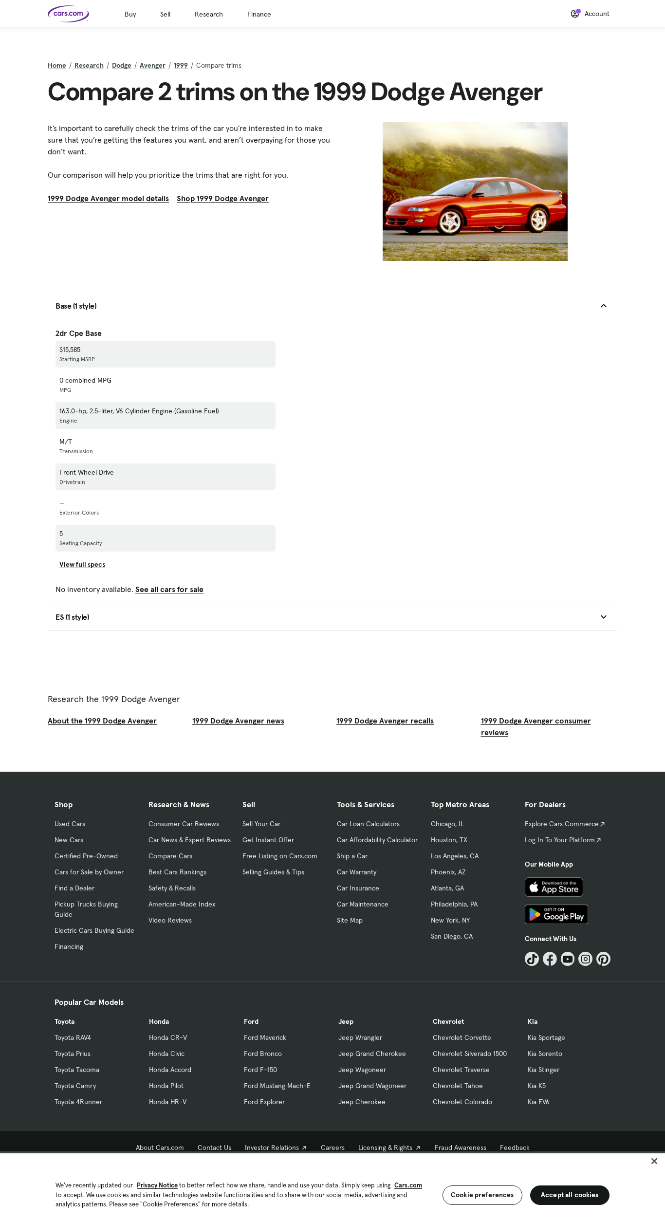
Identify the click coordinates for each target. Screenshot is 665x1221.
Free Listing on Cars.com (279, 855)
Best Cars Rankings (177, 872)
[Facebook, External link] (550, 959)
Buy (130, 14)
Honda (159, 1021)
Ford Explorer (264, 1101)
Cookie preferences (482, 1194)
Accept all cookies (570, 1194)
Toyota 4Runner (78, 1101)
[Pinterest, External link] (603, 959)
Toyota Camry (75, 1085)
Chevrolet (448, 1021)
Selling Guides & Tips (273, 872)
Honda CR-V (168, 1037)
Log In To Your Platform (560, 839)
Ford (251, 1021)
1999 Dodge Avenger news (238, 720)
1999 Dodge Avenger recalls (385, 720)
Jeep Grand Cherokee (372, 1053)
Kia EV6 (539, 1101)
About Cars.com (160, 1147)
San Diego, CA (452, 936)
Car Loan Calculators (368, 823)
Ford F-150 (260, 1069)
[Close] (654, 1161)
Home (57, 65)
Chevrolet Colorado (462, 1101)
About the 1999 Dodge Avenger (102, 720)
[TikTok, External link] (532, 959)
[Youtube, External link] (568, 959)
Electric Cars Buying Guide (94, 930)
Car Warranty (356, 872)
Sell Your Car (261, 823)
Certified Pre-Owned (86, 855)
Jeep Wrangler (360, 1037)
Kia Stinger (543, 1069)
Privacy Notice (157, 1185)
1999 (181, 65)
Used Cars (70, 823)
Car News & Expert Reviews (189, 839)
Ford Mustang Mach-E (277, 1085)
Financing (69, 946)
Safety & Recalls (172, 888)
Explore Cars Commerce (562, 823)
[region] (332, 1186)
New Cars (69, 839)
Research (209, 14)
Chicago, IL (447, 823)
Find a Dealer (74, 888)
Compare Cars (170, 855)
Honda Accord (170, 1069)
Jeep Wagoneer (362, 1069)
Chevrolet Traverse (461, 1069)
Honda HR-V (167, 1101)
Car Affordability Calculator (377, 839)
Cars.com (408, 1185)
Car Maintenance (362, 904)
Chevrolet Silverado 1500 (470, 1053)
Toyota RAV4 (73, 1037)
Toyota (64, 1021)
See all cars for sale (169, 589)
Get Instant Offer (268, 839)
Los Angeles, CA (455, 855)
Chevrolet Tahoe (458, 1085)
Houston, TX (449, 839)
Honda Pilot (166, 1085)
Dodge (121, 65)
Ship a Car (352, 855)
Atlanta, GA (447, 888)
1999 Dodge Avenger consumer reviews (536, 726)
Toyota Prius (73, 1053)
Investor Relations (272, 1147)
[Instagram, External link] (585, 959)
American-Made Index (181, 904)
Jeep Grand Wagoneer (372, 1085)
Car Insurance (358, 888)
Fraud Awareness (460, 1147)
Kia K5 (537, 1085)
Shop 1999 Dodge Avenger (223, 198)
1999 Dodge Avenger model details (108, 198)
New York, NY (450, 920)
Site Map (350, 920)
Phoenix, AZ (448, 872)
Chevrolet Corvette (462, 1037)
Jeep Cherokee (362, 1101)
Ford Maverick (265, 1037)
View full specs (82, 564)
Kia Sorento (545, 1053)
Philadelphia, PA (454, 904)
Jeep (345, 1021)
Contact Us (214, 1147)
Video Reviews (170, 920)
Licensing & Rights (385, 1147)
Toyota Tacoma (77, 1069)
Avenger (153, 65)
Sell (165, 14)
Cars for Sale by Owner (89, 872)
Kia (532, 1021)
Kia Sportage (546, 1037)
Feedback (515, 1147)
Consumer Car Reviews (183, 823)
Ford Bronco (263, 1053)
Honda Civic (167, 1053)
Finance (259, 14)
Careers (333, 1147)
